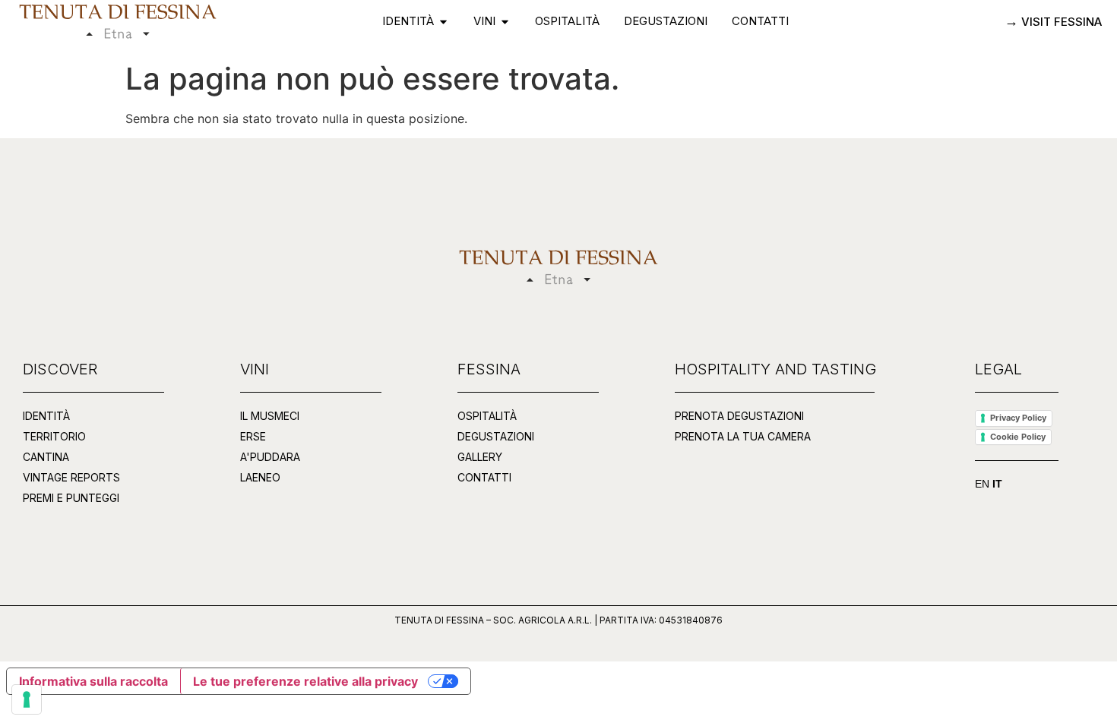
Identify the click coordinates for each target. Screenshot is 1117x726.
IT (997, 484)
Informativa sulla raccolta (93, 681)
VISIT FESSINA (1060, 21)
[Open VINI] (505, 21)
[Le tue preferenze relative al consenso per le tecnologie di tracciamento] (26, 699)
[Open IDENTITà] (443, 21)
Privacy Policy (1018, 417)
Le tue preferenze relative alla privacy (305, 681)
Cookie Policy (1018, 436)
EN (982, 484)
